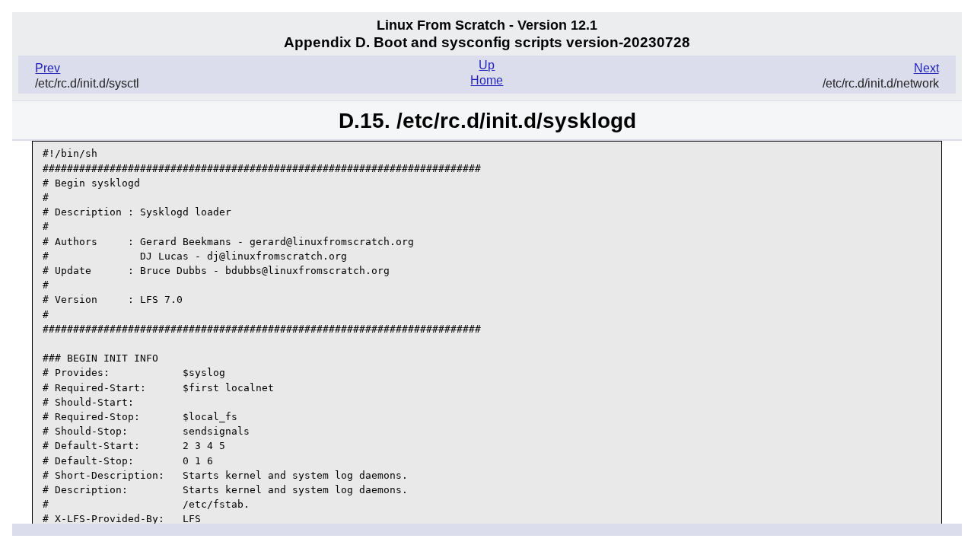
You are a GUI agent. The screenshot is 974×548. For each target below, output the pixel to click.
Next (926, 68)
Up (487, 65)
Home (486, 80)
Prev (47, 68)
